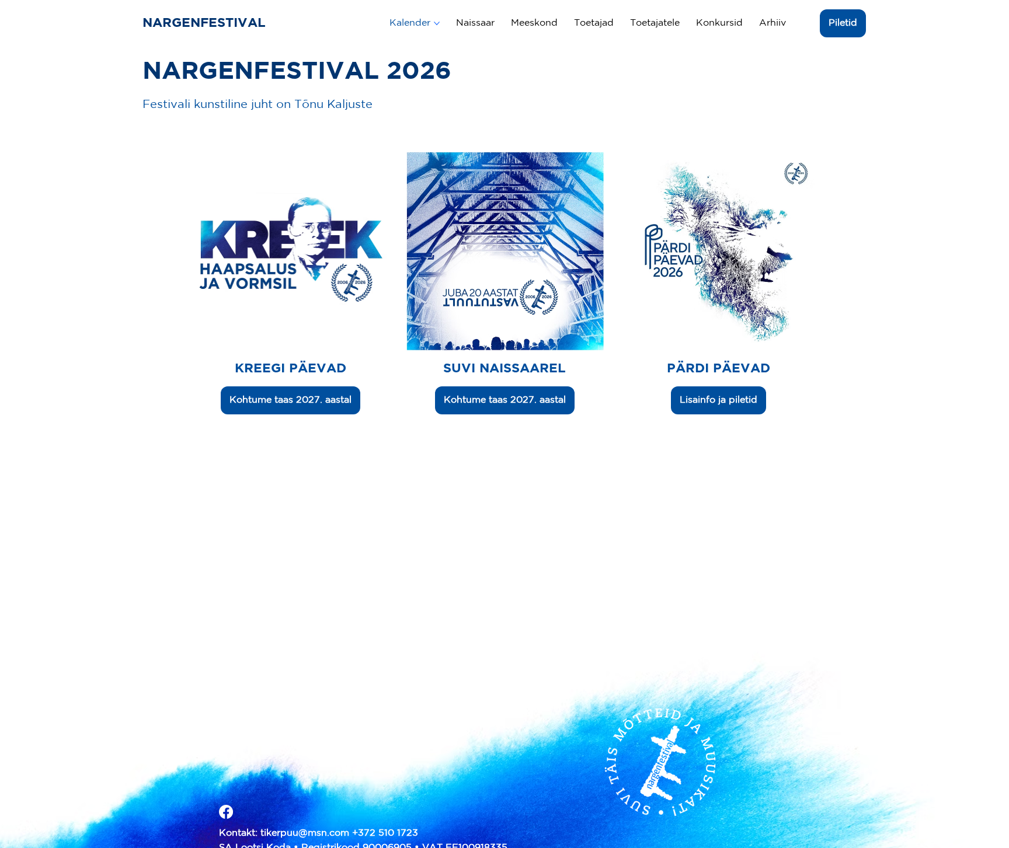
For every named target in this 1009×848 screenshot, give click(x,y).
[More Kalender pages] (437, 23)
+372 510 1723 (385, 833)
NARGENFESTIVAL (206, 23)
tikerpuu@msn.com (304, 833)
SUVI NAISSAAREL (504, 369)
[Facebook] (226, 812)
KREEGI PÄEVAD (290, 369)
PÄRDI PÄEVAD (718, 369)
